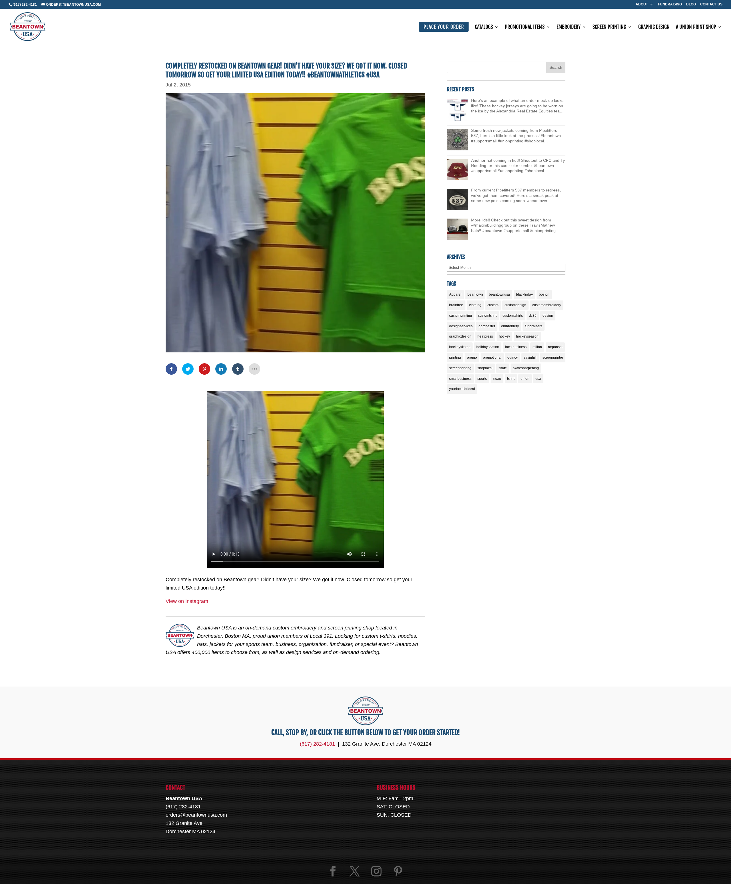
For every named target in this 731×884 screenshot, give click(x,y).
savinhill (530, 358)
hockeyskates (459, 347)
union (525, 379)
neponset (555, 347)
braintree (456, 305)
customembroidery (546, 305)
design (548, 316)
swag (497, 379)
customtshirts (513, 316)
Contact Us (711, 4)
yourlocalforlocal (462, 389)
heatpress (485, 336)
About (642, 4)
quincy (512, 358)
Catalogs (484, 27)
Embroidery (569, 27)
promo (472, 358)
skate (503, 368)
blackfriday (524, 294)
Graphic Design (654, 27)
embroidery (510, 326)
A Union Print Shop (696, 27)
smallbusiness (460, 379)
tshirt (511, 379)
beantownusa (499, 294)
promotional (492, 358)
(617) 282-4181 (25, 5)
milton (537, 347)
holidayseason (487, 347)
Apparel (455, 294)
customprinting (460, 316)
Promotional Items (525, 27)
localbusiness (516, 347)
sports (482, 379)
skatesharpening (526, 368)
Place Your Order (443, 27)
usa (538, 379)
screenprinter (553, 358)
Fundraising (670, 4)
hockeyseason (527, 336)
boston (544, 294)
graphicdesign (460, 336)
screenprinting (460, 368)
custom (493, 305)
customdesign (515, 305)
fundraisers (533, 326)
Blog (691, 4)
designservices (461, 326)
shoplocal (485, 368)
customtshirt (487, 316)
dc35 (533, 316)
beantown (475, 294)
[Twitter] (355, 871)
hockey (504, 336)
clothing (475, 305)
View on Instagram (187, 601)
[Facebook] (333, 871)
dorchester (487, 326)
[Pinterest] (398, 871)
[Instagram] (376, 871)
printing (455, 358)
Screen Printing (609, 27)
